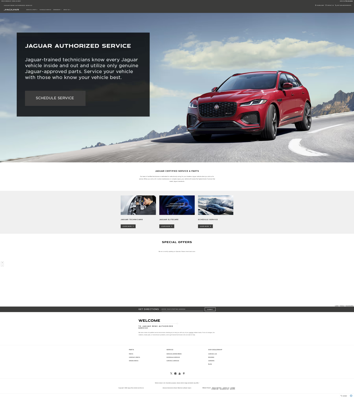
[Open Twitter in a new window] (171, 373)
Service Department (174, 353)
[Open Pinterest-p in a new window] (183, 373)
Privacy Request (217, 388)
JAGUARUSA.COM (224, 389)
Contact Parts (134, 357)
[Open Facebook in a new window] (175, 373)
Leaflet (336, 305)
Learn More (127, 226)
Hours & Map (320, 5)
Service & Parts (31, 9)
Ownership (56, 9)
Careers (211, 360)
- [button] (2, 265)
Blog (210, 364)
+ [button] (2, 263)
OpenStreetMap (350, 305)
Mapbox (342, 305)
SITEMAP (233, 388)
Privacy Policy (206, 388)
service (191, 332)
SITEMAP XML (214, 389)
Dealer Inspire (187, 388)
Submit (210, 309)
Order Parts (133, 360)
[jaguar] (11, 9)
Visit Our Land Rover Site (344, 5)
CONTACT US (226, 388)
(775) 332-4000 (349, 1)
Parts (131, 353)
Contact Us (330, 5)
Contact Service (173, 360)
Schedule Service (45, 9)
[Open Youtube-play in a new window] (179, 373)
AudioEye (232, 389)
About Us (66, 9)
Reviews (211, 357)
